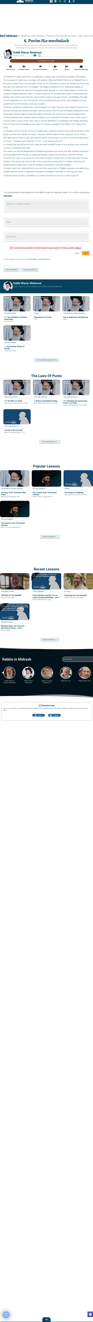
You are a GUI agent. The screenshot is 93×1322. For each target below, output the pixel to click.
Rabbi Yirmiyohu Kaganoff (41, 497)
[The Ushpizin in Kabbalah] (78, 484)
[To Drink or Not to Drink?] (17, 422)
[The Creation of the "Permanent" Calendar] (46, 485)
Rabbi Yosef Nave (70, 597)
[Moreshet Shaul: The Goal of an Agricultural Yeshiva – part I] (14, 619)
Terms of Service (43, 259)
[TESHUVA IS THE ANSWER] (14, 587)
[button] (90, 1314)
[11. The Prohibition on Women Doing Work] (17, 310)
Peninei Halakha (12, 270)
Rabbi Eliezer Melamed (11, 403)
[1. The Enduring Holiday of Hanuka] (17, 340)
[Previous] (3, 673)
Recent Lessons (46, 569)
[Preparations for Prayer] (46, 309)
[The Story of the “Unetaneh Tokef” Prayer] (14, 485)
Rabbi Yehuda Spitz (10, 432)
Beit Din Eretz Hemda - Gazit (42, 599)
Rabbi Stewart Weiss (7, 597)
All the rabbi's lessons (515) (47, 360)
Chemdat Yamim (7, 622)
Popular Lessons (46, 466)
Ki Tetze (67, 591)
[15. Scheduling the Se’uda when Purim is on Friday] (76, 394)
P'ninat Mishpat (38, 591)
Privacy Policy (32, 259)
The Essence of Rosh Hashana (74, 313)
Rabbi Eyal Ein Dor (70, 494)
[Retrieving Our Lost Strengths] (78, 587)
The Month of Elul (7, 591)
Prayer (36, 313)
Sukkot (67, 488)
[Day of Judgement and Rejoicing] (76, 309)
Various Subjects (39, 488)
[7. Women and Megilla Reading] (46, 393)
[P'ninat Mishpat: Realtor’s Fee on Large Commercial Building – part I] (46, 588)
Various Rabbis (6, 630)
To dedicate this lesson (47, 61)
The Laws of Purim (30, 270)
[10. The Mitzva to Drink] (17, 393)
